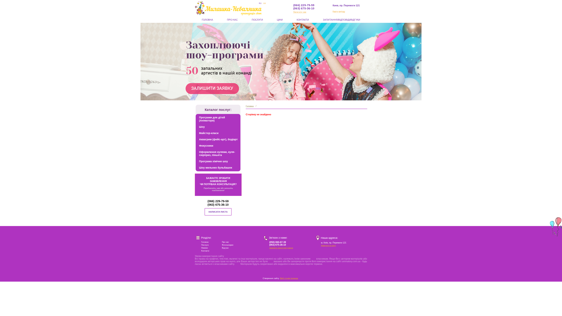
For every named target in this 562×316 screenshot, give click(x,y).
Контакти (303, 20)
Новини (204, 248)
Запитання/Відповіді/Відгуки (341, 20)
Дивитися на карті (328, 246)
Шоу (202, 126)
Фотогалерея (227, 245)
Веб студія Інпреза (289, 278)
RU (260, 3)
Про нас (232, 20)
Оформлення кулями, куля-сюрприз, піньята (217, 154)
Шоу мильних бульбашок (215, 167)
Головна (207, 20)
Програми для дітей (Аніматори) (212, 119)
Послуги (257, 20)
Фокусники (206, 145)
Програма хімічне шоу (213, 161)
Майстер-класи (209, 133)
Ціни (280, 20)
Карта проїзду (339, 11)
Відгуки (225, 248)
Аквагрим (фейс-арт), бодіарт (218, 139)
